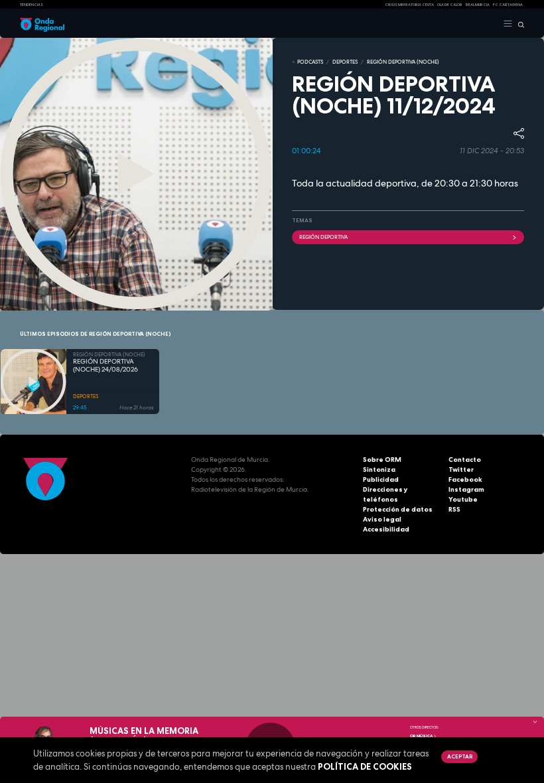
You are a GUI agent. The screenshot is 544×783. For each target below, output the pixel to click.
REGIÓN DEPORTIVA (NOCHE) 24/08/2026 (105, 366)
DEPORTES (345, 61)
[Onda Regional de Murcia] (42, 24)
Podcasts (310, 61)
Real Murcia (478, 4)
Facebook (465, 479)
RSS (454, 509)
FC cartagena (508, 4)
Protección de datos (398, 509)
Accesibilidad (386, 529)
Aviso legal (382, 519)
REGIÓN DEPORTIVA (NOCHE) (403, 61)
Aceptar (459, 756)
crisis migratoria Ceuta (409, 4)
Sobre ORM (382, 459)
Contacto (464, 459)
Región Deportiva (323, 237)
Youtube (463, 499)
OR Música (421, 736)
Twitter (461, 469)
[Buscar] (518, 24)
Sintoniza (379, 469)
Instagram (466, 489)
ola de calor (449, 4)
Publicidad (381, 479)
